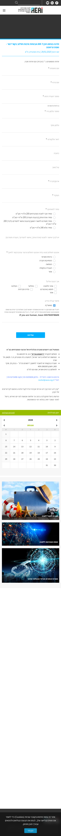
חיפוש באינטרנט (47, 289)
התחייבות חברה (45, 260)
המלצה (14, 286)
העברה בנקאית (46, 267)
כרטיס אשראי (46, 256)
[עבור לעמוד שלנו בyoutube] (47, 2)
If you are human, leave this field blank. (39, 315)
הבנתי (30, 830)
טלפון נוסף (55, 125)
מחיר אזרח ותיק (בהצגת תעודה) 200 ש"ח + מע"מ (32, 217)
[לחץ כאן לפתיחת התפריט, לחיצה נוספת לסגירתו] (4, 10)
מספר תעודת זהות (51, 96)
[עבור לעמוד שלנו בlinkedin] (52, 2)
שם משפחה (53, 68)
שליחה (30, 335)
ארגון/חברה (53, 181)
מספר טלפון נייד (52, 111)
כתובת (56, 153)
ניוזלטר (31, 286)
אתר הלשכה (48, 286)
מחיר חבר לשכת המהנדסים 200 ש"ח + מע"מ (34, 213)
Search (16, 2)
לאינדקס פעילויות (8, 412)
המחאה (49, 264)
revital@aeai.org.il (46, 380)
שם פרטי (55, 82)
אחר (50, 271)
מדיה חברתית (24, 289)
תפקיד (55, 195)
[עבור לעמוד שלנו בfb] (56, 2)
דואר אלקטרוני (52, 139)
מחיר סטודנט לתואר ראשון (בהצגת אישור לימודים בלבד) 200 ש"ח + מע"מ (30, 222)
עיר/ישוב (55, 167)
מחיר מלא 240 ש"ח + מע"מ (41, 227)
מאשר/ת (48, 305)
